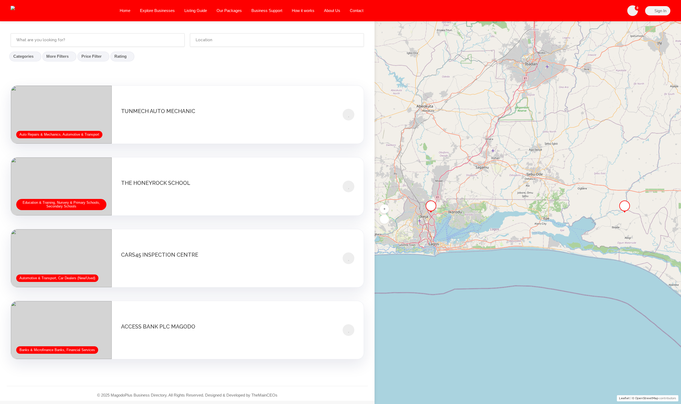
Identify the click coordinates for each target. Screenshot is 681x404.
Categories (23, 56)
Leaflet (624, 398)
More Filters (57, 56)
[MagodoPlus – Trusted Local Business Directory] (58, 9)
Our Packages (229, 10)
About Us (332, 10)
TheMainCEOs (264, 395)
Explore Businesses (157, 10)
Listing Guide (195, 10)
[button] (384, 208)
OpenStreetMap (646, 398)
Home (125, 10)
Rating (120, 56)
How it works (303, 10)
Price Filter (91, 56)
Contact (356, 10)
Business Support (266, 10)
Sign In (659, 11)
